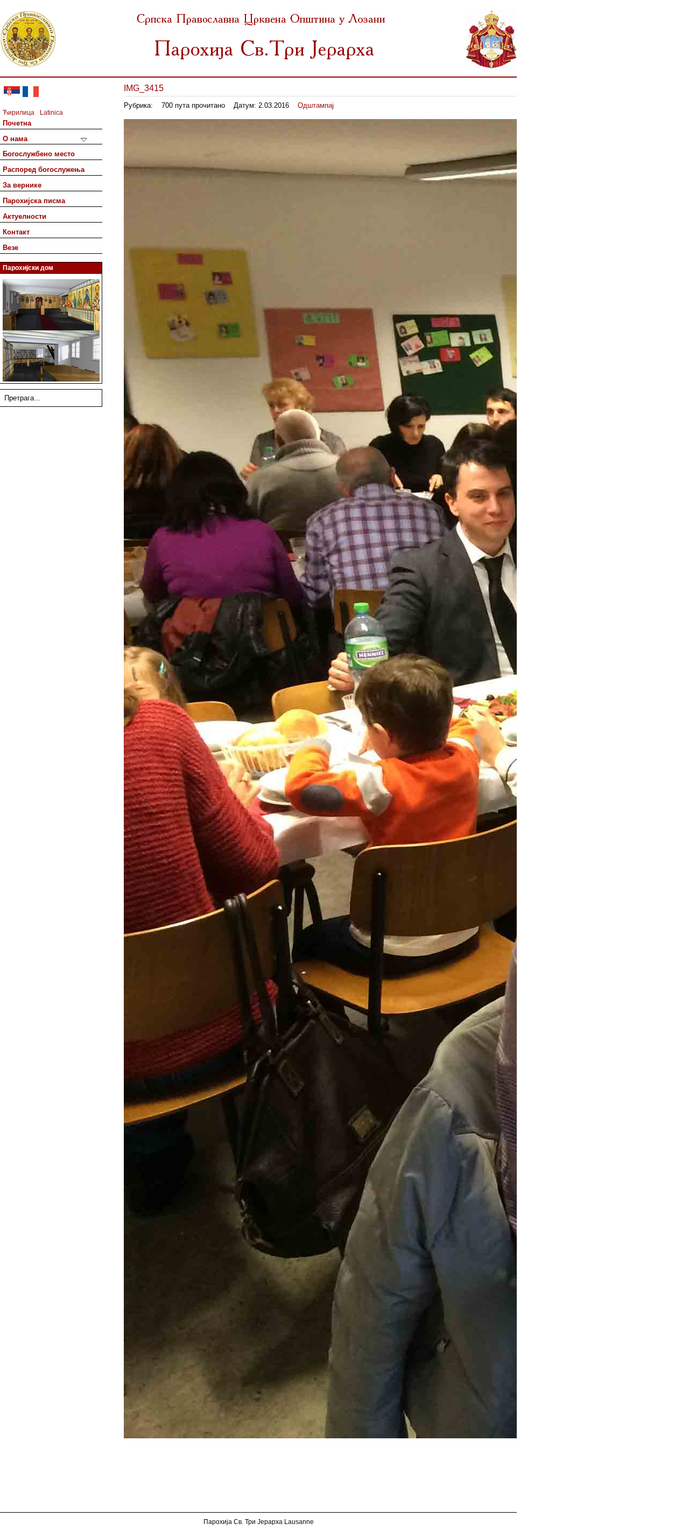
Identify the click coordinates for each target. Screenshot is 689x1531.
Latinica (51, 112)
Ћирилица (18, 112)
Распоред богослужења (44, 169)
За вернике (22, 185)
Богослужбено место (39, 154)
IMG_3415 (144, 88)
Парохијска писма (34, 201)
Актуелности (24, 216)
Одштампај (316, 105)
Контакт (16, 232)
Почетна (17, 123)
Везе (10, 248)
